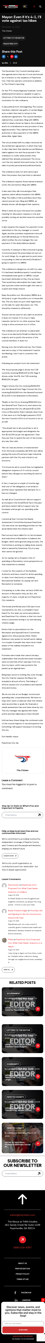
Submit (39, 815)
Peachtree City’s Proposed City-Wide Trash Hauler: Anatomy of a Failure (23, 888)
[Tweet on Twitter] (8, 56)
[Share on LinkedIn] (16, 56)
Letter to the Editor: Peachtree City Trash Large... (15, 1077)
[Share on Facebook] (4, 56)
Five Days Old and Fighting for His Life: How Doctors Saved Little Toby (25, 914)
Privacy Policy (22, 1274)
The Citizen (7, 31)
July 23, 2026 (34, 1069)
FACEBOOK (26, 1292)
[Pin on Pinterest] (12, 56)
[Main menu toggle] (34, 6)
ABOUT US (22, 1263)
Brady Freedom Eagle (17, 910)
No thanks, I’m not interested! (23, 1339)
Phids (10, 939)
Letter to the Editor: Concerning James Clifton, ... (18, 1110)
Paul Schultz (13, 885)
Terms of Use (22, 1279)
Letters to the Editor (13, 38)
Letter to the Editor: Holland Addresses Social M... (17, 1144)
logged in (21, 784)
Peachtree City (10, 44)
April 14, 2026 (34, 1102)
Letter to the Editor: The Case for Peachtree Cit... (17, 1008)
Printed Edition (22, 1269)
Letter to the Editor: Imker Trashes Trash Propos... (18, 1045)
